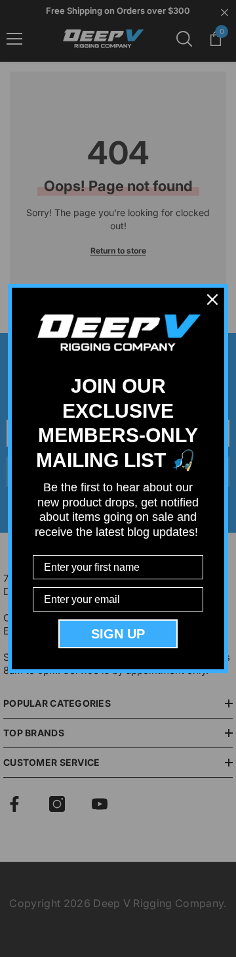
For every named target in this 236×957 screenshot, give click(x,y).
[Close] (212, 299)
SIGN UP (118, 634)
